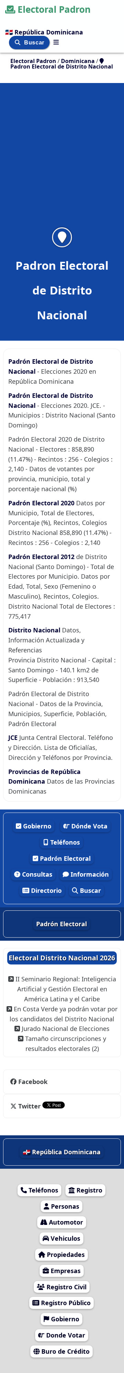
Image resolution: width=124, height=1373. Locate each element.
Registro (88, 1190)
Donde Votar (64, 1335)
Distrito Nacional (35, 630)
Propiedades (65, 1254)
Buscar (35, 42)
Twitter (29, 1106)
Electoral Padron (54, 9)
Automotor (65, 1222)
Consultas (36, 874)
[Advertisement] (62, 159)
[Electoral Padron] (56, 42)
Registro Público (65, 1303)
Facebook (33, 1081)
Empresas (65, 1271)
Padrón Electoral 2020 (42, 503)
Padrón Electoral (64, 858)
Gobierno (36, 826)
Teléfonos (64, 842)
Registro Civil (65, 1287)
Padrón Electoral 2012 (42, 557)
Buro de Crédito (65, 1351)
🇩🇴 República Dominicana (44, 32)
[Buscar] (18, 42)
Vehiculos (64, 1238)
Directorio (45, 890)
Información (89, 874)
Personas (64, 1206)
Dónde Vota (88, 826)
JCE (13, 737)
